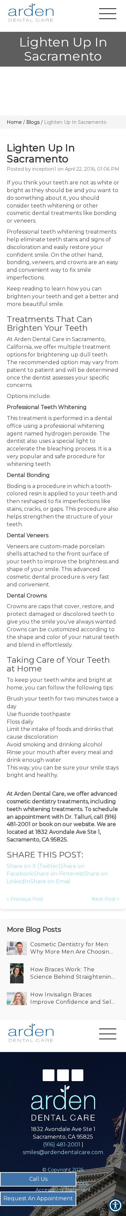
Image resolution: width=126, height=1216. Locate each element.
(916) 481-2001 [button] (61, 1144)
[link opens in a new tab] (48, 1075)
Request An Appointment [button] (38, 1198)
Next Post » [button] (105, 899)
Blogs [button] (33, 122)
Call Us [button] (38, 1179)
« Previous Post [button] (25, 899)
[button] (31, 11)
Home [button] (14, 122)
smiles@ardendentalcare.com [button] (63, 1152)
